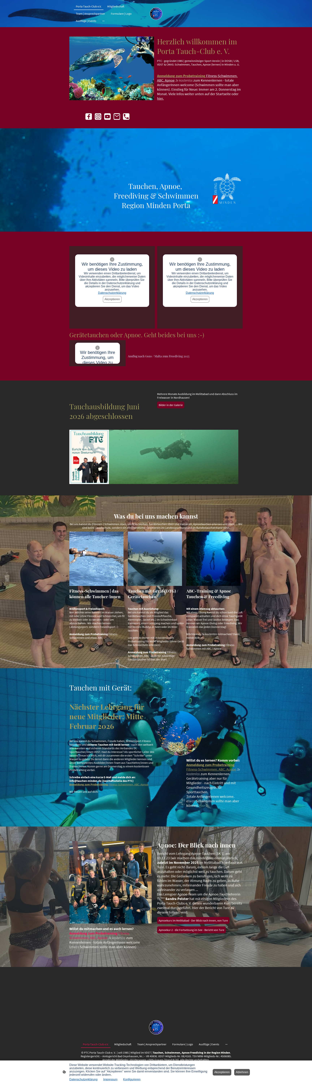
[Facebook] (88, 116)
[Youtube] (107, 116)
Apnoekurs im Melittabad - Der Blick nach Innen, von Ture (193, 920)
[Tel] (126, 116)
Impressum (110, 1079)
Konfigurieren (131, 1079)
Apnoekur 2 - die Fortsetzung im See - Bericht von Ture (191, 930)
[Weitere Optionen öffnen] (103, 20)
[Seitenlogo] (156, 13)
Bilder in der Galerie (171, 405)
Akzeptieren (112, 299)
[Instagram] (98, 116)
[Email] (117, 116)
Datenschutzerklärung (112, 292)
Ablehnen (242, 1072)
